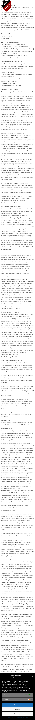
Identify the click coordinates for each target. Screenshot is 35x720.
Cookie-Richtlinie (11, 717)
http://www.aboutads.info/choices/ (14, 542)
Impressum (25, 717)
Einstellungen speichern (17, 714)
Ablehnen (17, 709)
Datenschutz (19, 717)
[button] (32, 677)
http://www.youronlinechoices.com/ (14, 544)
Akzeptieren (17, 705)
